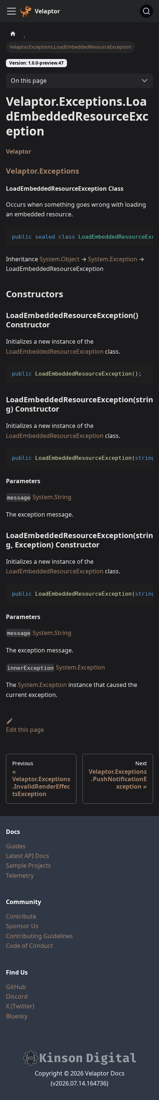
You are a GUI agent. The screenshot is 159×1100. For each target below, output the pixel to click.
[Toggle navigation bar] (11, 11)
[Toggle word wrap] (130, 236)
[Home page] (13, 33)
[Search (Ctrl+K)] (146, 11)
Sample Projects (28, 865)
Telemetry (20, 875)
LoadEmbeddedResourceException (55, 351)
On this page (29, 80)
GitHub (16, 987)
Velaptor (18, 151)
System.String (52, 497)
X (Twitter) (20, 1006)
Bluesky (16, 1016)
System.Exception (112, 259)
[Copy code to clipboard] (144, 236)
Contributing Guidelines (39, 936)
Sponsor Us (22, 926)
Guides (16, 846)
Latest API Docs (27, 856)
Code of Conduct (29, 946)
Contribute (21, 916)
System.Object (60, 259)
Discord (17, 996)
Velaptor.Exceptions (42, 171)
